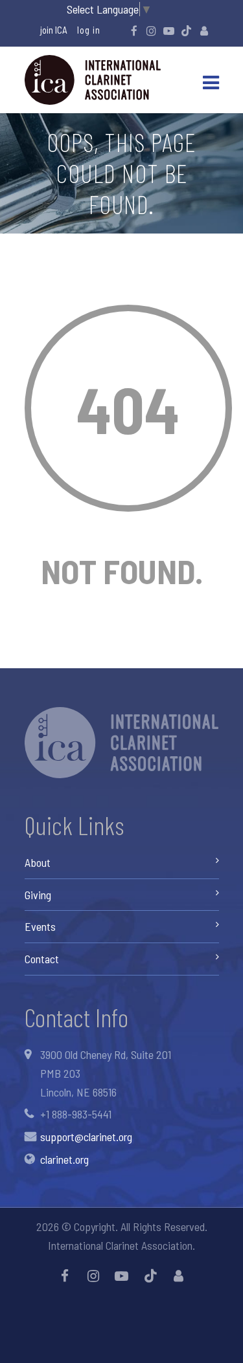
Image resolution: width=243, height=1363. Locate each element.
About (38, 862)
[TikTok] (187, 30)
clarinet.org (64, 1159)
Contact (42, 959)
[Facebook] (134, 30)
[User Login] (204, 30)
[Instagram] (152, 30)
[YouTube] (169, 30)
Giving (38, 895)
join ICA (53, 30)
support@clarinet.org (86, 1136)
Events (40, 926)
